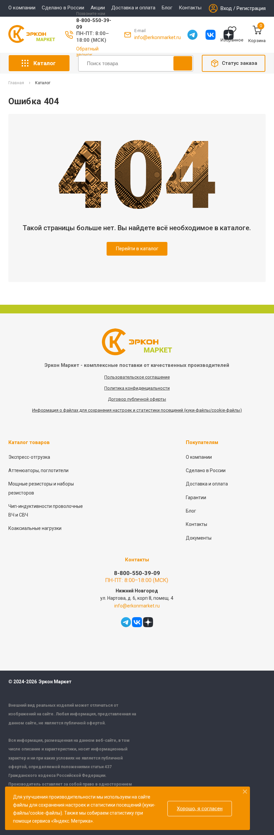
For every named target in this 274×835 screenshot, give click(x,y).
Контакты (190, 8)
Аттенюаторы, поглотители (38, 470)
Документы (199, 538)
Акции (98, 8)
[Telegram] (192, 35)
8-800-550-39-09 (137, 573)
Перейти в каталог (137, 249)
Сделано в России (63, 8)
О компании (21, 8)
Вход (226, 8)
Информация (45, 410)
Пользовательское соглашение (137, 377)
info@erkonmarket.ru (157, 37)
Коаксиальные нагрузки (34, 528)
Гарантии (196, 497)
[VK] (211, 35)
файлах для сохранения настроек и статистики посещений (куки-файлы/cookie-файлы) (152, 410)
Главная (16, 83)
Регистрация (251, 8)
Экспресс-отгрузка (29, 457)
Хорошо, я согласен (200, 809)
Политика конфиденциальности (137, 388)
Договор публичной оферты (137, 399)
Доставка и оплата (133, 8)
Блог (167, 8)
